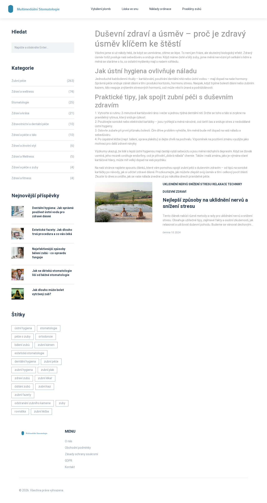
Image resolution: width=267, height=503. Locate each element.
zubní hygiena (24, 370)
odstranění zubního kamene (33, 403)
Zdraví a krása (42, 113)
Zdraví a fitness (42, 178)
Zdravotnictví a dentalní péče (42, 124)
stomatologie (48, 328)
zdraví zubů (22, 378)
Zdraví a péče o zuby (42, 167)
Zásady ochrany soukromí (81, 454)
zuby (62, 403)
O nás (68, 441)
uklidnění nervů (175, 184)
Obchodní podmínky (78, 448)
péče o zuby (22, 336)
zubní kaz (44, 386)
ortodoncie (46, 336)
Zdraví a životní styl (42, 146)
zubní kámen (46, 345)
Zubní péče (42, 81)
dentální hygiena (25, 361)
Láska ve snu (130, 9)
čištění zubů (22, 386)
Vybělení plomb (101, 9)
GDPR (68, 460)
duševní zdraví (174, 192)
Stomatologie (42, 102)
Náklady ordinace (160, 9)
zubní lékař (45, 378)
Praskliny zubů (191, 9)
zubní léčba (41, 411)
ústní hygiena (23, 328)
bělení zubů (22, 345)
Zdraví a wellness (42, 91)
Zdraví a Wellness (42, 156)
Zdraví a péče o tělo (42, 135)
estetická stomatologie (29, 353)
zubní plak (47, 370)
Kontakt (70, 467)
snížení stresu (200, 184)
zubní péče (51, 361)
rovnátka (20, 411)
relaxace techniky (227, 184)
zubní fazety (23, 395)
